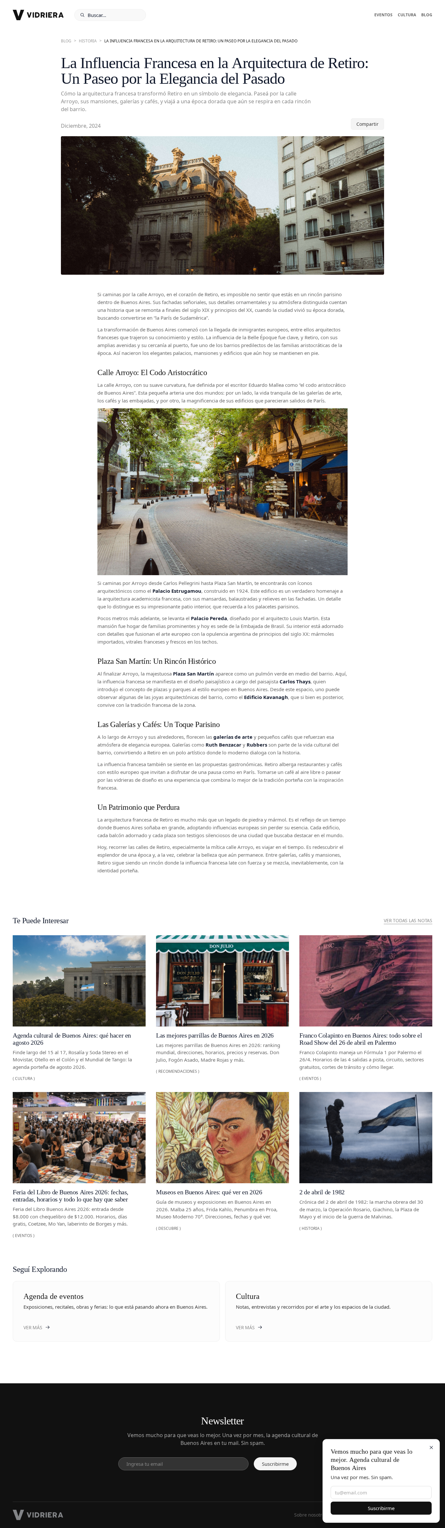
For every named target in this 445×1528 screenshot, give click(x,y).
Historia (88, 41)
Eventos (383, 15)
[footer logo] (38, 1515)
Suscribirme (381, 1508)
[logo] (38, 15)
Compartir (367, 124)
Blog (426, 15)
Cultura (407, 15)
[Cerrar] (431, 1447)
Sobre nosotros (310, 1515)
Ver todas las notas (408, 920)
